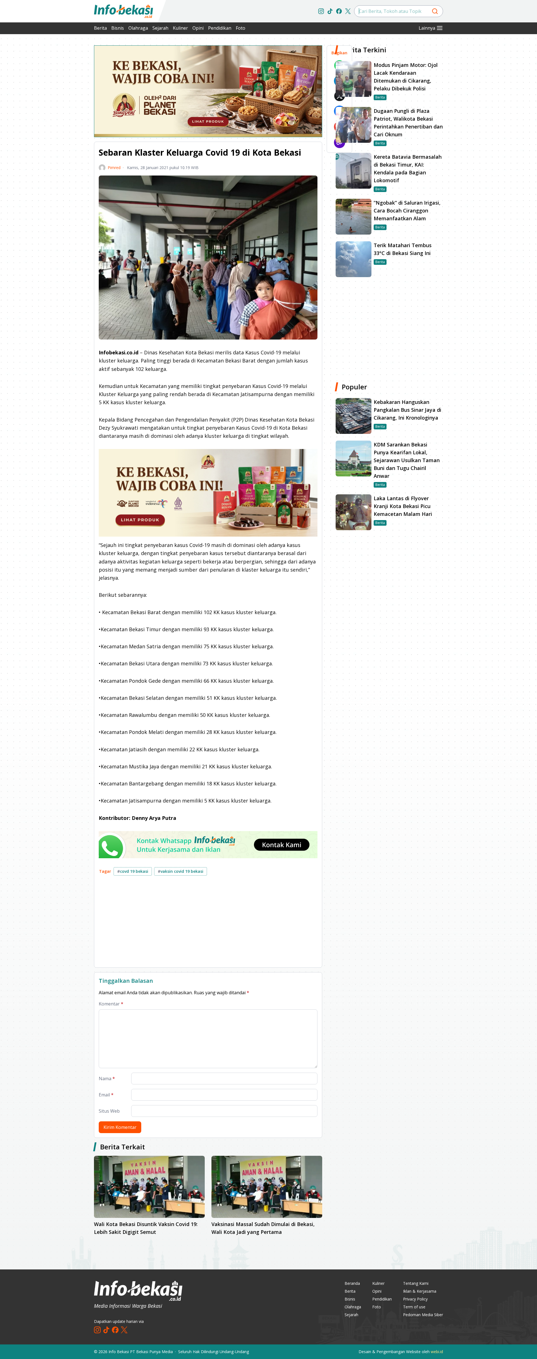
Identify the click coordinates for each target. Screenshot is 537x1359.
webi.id (437, 1351)
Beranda (352, 1283)
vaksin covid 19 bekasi (180, 871)
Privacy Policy (415, 1299)
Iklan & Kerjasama (419, 1291)
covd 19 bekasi (132, 871)
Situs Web (109, 1111)
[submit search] (435, 11)
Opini (198, 28)
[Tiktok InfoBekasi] (330, 11)
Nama (107, 1078)
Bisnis (117, 28)
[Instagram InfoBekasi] (321, 11)
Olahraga (138, 28)
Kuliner (180, 28)
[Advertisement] (64, 129)
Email (106, 1095)
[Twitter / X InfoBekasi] (348, 11)
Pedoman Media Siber (423, 1314)
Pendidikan (219, 28)
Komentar (111, 1004)
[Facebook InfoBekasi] (339, 11)
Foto (240, 28)
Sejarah (160, 28)
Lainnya (427, 28)
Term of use (414, 1306)
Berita (100, 28)
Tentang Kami (415, 1283)
